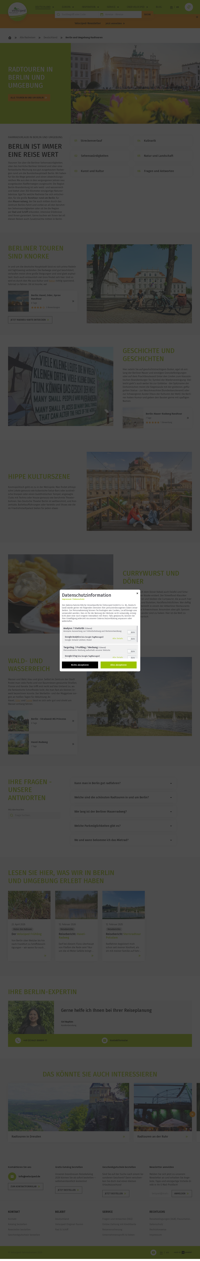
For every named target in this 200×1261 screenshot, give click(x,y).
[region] (100, 641)
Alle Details (118, 638)
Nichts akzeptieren (80, 665)
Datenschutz (78, 599)
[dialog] (100, 630)
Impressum (66, 599)
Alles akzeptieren (118, 665)
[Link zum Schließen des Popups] (137, 594)
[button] (129, 632)
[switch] (132, 632)
